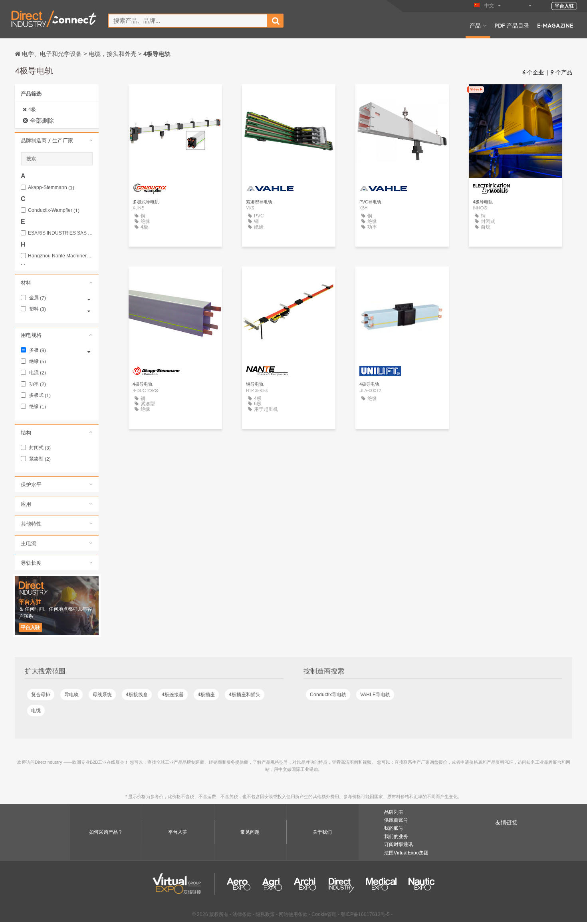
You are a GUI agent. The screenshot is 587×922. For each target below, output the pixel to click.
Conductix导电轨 (328, 694)
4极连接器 (173, 694)
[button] (57, 140)
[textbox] (188, 21)
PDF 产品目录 (511, 25)
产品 (475, 25)
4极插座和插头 (244, 694)
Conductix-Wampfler (53, 210)
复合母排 (40, 694)
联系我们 (516, 98)
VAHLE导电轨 (375, 694)
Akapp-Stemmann (51, 188)
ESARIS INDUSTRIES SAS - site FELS (60, 233)
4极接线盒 (137, 694)
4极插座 (206, 694)
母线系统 (102, 694)
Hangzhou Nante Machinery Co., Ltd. (60, 256)
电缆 (36, 710)
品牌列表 (393, 812)
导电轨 (71, 694)
